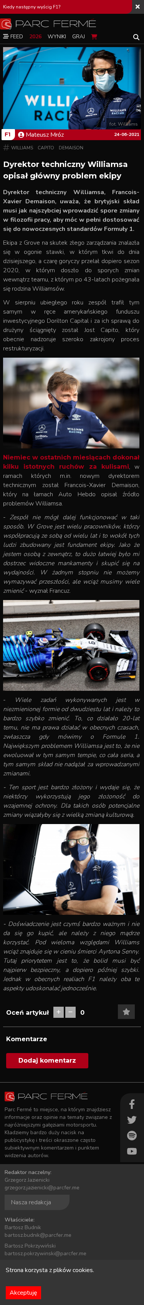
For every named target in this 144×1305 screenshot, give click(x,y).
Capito (46, 148)
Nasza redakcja (31, 1202)
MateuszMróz (45, 135)
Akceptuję (23, 1293)
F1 (7, 134)
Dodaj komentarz (47, 1060)
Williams (22, 148)
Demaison (71, 148)
